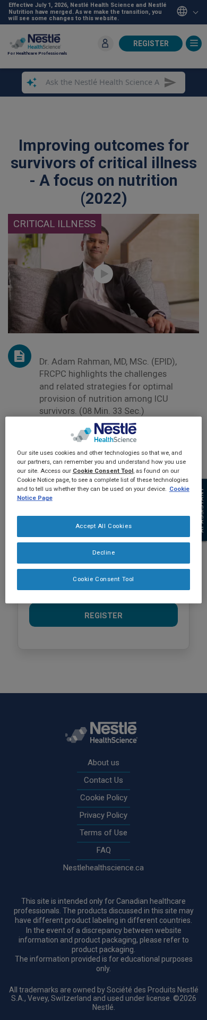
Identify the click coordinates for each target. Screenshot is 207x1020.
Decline (103, 552)
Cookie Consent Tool (103, 579)
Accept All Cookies (103, 526)
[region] (103, 510)
